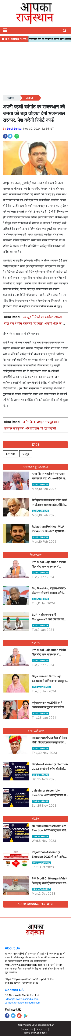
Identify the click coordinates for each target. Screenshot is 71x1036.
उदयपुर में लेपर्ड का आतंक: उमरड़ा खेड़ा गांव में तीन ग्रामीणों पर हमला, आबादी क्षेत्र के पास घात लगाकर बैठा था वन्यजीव (35, 323)
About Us (12, 948)
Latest (10, 454)
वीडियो (35, 819)
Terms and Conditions (35, 1032)
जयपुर (25, 454)
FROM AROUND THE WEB (35, 904)
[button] (5, 30)
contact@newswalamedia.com (22, 1002)
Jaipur (29, 97)
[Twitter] (13, 1015)
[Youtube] (19, 1015)
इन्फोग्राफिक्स (35, 731)
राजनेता (35, 643)
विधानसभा (35, 555)
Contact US (14, 990)
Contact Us (27, 1029)
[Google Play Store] (25, 1015)
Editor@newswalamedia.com (21, 998)
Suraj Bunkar (14, 128)
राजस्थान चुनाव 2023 (35, 467)
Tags (35, 445)
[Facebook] (7, 1015)
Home (10, 97)
